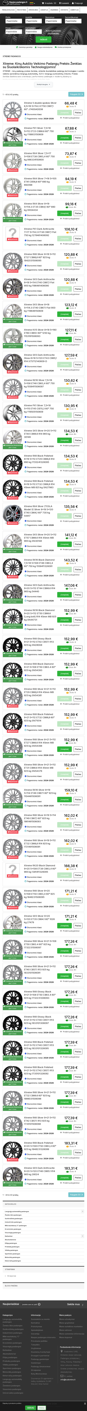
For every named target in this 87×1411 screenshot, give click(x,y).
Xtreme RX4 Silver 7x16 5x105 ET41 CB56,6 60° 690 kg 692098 (40, 181)
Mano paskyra (65, 1315)
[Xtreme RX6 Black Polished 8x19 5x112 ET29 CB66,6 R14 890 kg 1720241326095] (12, 464)
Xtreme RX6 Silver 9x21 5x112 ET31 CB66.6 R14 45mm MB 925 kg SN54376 (40, 767)
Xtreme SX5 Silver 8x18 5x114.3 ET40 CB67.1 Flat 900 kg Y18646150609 (39, 307)
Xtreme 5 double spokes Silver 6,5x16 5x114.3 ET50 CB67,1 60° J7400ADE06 (40, 106)
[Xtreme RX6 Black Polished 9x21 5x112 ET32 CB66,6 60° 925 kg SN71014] (12, 722)
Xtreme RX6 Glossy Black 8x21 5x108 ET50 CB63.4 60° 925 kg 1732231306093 (40, 994)
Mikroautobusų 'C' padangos (16, 1225)
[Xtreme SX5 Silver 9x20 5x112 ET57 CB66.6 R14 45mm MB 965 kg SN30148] (12, 542)
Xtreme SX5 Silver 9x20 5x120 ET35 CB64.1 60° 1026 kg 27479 (39, 919)
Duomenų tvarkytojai (40, 1352)
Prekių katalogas (8, 10)
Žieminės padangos (11, 1386)
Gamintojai (74, 10)
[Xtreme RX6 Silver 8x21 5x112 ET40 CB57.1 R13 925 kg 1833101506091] (12, 974)
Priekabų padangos (12, 1247)
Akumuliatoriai (10, 1240)
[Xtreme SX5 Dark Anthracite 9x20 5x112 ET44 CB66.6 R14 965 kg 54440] (12, 593)
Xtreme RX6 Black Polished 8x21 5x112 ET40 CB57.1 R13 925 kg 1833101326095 (39, 1045)
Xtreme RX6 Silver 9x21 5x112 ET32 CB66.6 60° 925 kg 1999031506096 (40, 1095)
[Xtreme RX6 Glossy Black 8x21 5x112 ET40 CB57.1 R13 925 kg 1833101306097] (12, 1025)
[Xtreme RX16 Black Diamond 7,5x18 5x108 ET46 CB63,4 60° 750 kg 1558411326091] (12, 568)
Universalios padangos (13, 1393)
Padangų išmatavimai (40, 1366)
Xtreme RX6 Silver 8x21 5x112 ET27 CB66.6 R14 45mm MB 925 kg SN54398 (40, 742)
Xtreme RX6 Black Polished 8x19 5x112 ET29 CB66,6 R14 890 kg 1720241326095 (39, 459)
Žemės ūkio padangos (13, 1215)
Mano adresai (65, 1330)
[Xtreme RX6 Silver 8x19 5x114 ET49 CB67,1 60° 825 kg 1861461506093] (12, 823)
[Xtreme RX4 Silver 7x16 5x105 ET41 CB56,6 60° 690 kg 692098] (12, 186)
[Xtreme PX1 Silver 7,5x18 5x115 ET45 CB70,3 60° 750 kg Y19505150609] (12, 413)
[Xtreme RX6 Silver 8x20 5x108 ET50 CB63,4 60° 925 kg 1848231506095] (12, 899)
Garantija (44, 10)
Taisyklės (35, 1345)
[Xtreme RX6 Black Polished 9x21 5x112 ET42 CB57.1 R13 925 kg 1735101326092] (12, 1075)
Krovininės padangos (13, 1229)
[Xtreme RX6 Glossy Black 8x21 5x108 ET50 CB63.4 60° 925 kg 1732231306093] (12, 999)
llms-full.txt (43, 1384)
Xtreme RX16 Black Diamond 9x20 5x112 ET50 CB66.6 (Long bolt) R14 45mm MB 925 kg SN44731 (40, 615)
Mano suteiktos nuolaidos (71, 1326)
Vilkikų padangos (11, 1250)
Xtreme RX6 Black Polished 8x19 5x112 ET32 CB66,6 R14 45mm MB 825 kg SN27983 (39, 484)
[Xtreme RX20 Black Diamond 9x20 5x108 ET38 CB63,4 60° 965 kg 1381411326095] (12, 870)
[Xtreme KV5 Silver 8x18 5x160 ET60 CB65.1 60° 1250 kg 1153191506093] (12, 338)
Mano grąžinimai (66, 1323)
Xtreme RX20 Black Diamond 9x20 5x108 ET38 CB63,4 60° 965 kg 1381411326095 (40, 868)
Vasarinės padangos (12, 1389)
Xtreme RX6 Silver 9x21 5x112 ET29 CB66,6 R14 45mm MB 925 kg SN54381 (40, 692)
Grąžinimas (54, 10)
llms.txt (34, 1384)
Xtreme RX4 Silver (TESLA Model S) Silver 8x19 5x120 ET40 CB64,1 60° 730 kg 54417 (38, 511)
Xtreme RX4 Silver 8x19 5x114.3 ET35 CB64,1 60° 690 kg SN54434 (39, 206)
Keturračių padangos (13, 1261)
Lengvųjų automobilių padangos (17, 1211)
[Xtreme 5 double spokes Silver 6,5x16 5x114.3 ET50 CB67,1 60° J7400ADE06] (12, 111)
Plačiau (41, 1408)
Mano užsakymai (67, 1319)
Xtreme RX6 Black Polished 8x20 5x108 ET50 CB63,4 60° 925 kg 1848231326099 (40, 1146)
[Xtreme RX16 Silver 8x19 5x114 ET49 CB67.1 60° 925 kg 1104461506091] (12, 798)
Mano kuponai (65, 1337)
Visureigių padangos (13, 1232)
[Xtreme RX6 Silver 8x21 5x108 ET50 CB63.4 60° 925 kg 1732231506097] (12, 949)
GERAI (30, 1407)
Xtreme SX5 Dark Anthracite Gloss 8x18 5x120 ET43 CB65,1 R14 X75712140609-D (40, 358)
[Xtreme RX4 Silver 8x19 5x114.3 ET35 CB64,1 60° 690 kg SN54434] (12, 212)
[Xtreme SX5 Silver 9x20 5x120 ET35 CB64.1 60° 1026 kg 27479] (12, 924)
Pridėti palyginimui (71, 118)
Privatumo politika (39, 1341)
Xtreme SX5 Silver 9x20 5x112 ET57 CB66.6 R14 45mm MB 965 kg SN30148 (40, 537)
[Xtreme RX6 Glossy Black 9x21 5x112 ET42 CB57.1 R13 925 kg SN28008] (12, 646)
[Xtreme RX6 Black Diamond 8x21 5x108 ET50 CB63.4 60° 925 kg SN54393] (12, 672)
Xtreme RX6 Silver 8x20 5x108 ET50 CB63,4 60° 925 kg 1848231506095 (39, 893)
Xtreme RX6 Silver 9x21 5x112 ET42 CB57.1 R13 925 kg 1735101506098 (40, 1120)
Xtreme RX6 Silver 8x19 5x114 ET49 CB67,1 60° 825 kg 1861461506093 (40, 818)
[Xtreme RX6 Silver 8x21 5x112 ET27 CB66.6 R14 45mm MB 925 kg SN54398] (12, 747)
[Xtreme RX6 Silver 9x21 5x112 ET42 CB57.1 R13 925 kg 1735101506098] (12, 1125)
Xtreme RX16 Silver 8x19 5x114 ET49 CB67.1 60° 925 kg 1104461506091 (40, 793)
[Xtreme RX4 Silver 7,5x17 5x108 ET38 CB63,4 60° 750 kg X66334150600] (12, 161)
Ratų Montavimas (39, 1374)
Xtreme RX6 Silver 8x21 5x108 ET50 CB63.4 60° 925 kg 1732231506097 (40, 944)
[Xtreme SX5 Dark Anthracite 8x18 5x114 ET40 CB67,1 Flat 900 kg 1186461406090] (12, 287)
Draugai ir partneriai (40, 1355)
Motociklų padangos (12, 1257)
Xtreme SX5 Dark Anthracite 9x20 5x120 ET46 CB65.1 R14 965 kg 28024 (39, 1171)
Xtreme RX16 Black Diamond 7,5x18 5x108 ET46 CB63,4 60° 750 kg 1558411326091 (39, 563)
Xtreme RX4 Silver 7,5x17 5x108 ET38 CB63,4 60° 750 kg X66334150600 (39, 156)
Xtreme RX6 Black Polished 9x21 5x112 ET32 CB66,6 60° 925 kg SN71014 (39, 717)
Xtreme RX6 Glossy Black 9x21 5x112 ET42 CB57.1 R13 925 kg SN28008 (39, 641)
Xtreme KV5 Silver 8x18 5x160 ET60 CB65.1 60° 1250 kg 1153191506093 (40, 333)
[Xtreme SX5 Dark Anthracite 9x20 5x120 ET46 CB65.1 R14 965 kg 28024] (12, 1176)
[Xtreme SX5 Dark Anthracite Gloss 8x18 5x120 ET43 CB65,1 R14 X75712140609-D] (12, 363)
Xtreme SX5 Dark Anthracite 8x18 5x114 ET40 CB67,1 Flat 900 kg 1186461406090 (39, 282)
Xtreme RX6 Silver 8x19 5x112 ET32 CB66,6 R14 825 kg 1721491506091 (40, 843)
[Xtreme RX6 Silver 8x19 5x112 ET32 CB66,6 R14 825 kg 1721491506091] (12, 848)
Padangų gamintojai (40, 1359)
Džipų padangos (11, 1243)
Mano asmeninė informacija (71, 1334)
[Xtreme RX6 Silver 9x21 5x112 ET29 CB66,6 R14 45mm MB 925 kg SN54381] (12, 697)
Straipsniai (10, 1269)
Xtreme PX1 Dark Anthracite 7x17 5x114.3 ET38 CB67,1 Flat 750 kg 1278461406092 (40, 232)
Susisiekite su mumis (40, 1319)
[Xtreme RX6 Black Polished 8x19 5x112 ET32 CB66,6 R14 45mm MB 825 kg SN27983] (12, 489)
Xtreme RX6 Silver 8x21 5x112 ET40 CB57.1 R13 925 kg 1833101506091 (40, 969)
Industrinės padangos (13, 1222)
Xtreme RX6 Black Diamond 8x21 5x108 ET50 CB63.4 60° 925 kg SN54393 (40, 667)
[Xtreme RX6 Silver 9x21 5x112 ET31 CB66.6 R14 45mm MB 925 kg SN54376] (12, 772)
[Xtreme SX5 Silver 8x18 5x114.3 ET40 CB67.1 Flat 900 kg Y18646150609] (12, 312)
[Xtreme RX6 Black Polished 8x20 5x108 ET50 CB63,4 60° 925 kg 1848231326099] (12, 1151)
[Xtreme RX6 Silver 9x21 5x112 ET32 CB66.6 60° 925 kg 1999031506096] (12, 1100)
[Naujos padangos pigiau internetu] (15, 3)
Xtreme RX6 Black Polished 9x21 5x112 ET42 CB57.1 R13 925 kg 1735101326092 (39, 1070)
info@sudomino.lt (67, 1379)
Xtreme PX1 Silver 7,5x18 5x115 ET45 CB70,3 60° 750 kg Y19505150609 (39, 408)
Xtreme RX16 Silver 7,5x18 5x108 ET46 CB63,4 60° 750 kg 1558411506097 (39, 383)
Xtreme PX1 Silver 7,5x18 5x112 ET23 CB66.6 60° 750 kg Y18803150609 (39, 131)
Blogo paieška (11, 1286)
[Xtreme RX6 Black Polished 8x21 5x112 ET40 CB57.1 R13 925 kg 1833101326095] (12, 1050)
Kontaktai (64, 10)
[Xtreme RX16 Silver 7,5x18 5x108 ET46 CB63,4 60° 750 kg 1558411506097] (12, 388)
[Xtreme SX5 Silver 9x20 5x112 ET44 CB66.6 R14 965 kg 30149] (12, 438)
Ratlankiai (8, 1236)
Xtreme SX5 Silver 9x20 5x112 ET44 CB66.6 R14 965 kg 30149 (40, 433)
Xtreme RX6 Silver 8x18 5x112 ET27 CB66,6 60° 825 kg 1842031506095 (40, 257)
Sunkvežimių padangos (14, 1218)
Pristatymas (21, 10)
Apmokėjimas (33, 10)
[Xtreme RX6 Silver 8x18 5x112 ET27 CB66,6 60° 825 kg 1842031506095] (12, 262)
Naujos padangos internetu (43, 1337)
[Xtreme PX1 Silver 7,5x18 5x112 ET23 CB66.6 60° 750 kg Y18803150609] (12, 136)
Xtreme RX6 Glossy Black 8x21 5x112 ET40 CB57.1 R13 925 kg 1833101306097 (39, 1019)
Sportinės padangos (12, 1254)
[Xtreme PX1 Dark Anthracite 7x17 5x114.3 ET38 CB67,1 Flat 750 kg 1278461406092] (12, 234)
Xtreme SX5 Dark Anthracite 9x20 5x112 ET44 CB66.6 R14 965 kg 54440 (39, 588)
